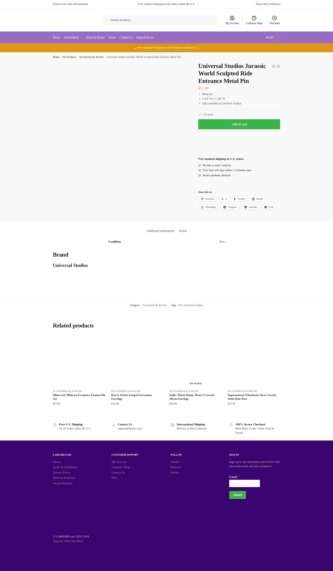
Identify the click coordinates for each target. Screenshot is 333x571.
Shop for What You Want (68, 541)
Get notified (196, 411)
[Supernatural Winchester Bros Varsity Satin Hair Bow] (254, 361)
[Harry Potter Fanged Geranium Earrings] (137, 361)
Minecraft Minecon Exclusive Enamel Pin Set (79, 396)
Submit (237, 494)
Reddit (174, 472)
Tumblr (174, 461)
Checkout (274, 23)
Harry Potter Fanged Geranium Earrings (131, 396)
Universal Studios (193, 305)
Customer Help (254, 23)
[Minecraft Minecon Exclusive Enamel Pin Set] (79, 361)
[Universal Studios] (212, 145)
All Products (69, 57)
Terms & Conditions (65, 467)
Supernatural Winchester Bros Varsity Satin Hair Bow (252, 396)
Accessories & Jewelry (91, 57)
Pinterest (175, 467)
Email (234, 477)
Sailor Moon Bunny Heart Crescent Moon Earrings (191, 396)
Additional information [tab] (160, 230)
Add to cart (239, 124)
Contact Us (118, 472)
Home (56, 57)
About (56, 461)
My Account (232, 23)
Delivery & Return (64, 477)
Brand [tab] (183, 230)
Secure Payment (62, 483)
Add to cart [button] (79, 411)
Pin (180, 305)
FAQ (114, 477)
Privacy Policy (61, 472)
